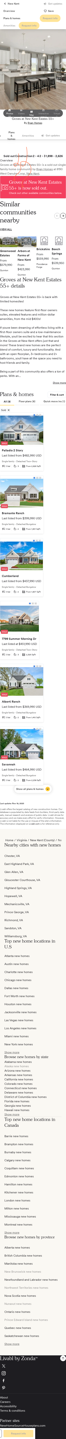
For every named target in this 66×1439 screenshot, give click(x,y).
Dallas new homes (16, 988)
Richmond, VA (13, 920)
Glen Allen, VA (13, 872)
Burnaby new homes (17, 1152)
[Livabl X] (33, 1366)
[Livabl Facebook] (33, 1380)
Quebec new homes (17, 1328)
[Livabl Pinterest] (33, 1388)
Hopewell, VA (13, 896)
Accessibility (8, 1406)
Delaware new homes (18, 1092)
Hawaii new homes (16, 1110)
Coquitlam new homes (19, 1168)
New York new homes (18, 1044)
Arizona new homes (17, 1070)
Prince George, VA (16, 912)
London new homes (17, 1200)
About (4, 1397)
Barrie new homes (16, 1136)
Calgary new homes (17, 1160)
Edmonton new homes (19, 1176)
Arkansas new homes (18, 1075)
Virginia (22, 840)
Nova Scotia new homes (20, 1295)
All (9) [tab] (7, 401)
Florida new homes (16, 1101)
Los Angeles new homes (20, 1028)
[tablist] (33, 402)
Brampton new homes (18, 1144)
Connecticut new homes (20, 1088)
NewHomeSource (12, 1425)
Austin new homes (16, 964)
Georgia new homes (17, 1105)
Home (9, 840)
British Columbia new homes (23, 1255)
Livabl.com (34, 824)
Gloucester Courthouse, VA (22, 880)
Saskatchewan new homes (21, 1336)
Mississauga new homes (20, 1216)
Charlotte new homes (18, 972)
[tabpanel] (33, 602)
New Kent (32, 173)
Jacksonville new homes (20, 1012)
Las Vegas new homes (18, 1020)
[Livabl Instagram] (33, 1373)
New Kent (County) (42, 840)
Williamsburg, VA (15, 936)
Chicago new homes (17, 980)
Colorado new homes (18, 1084)
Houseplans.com (34, 1425)
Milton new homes (16, 1208)
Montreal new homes (18, 1224)
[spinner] (63, 216)
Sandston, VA (12, 928)
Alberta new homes (17, 1247)
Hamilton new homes (18, 1184)
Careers (5, 1402)
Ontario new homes (17, 1312)
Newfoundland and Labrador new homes (31, 1279)
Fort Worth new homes (19, 996)
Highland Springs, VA (18, 888)
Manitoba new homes (18, 1263)
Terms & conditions (12, 1410)
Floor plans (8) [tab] (27, 401)
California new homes (18, 1079)
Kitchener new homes (18, 1192)
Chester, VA (12, 856)
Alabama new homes (18, 1062)
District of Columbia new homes (25, 1097)
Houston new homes (17, 1004)
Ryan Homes (35, 122)
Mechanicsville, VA (16, 904)
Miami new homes (16, 1036)
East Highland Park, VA (19, 864)
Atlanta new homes (17, 956)
